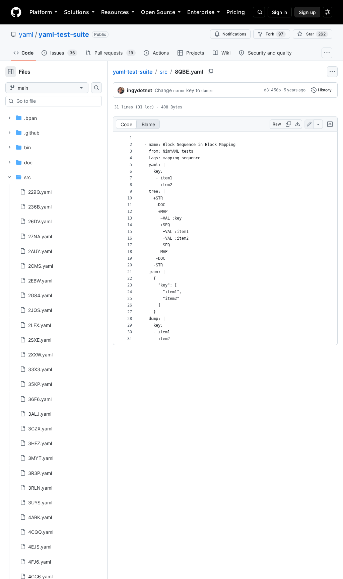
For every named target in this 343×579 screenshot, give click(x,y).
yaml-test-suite (64, 34)
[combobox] (56, 101)
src (163, 71)
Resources (115, 12)
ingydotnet (139, 90)
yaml (26, 34)
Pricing (235, 12)
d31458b (272, 89)
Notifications (234, 33)
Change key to (184, 90)
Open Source (158, 12)
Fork (274, 33)
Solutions (76, 12)
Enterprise (200, 12)
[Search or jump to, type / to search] (259, 12)
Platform (40, 12)
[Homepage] (16, 12)
